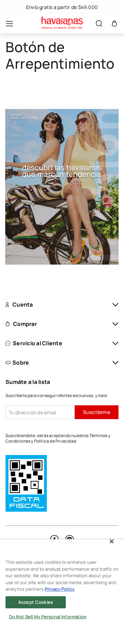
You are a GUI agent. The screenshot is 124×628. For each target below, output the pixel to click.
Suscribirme (96, 412)
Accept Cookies (35, 602)
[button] (114, 23)
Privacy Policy (59, 589)
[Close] (112, 541)
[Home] (62, 23)
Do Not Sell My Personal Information (48, 616)
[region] (62, 583)
